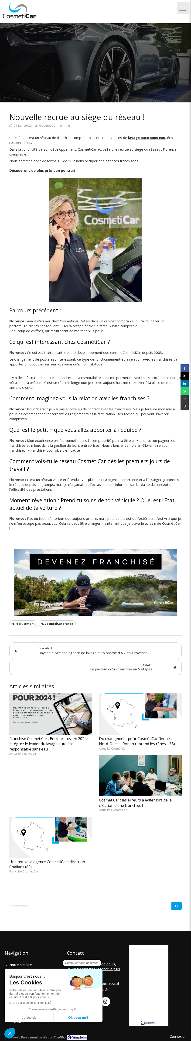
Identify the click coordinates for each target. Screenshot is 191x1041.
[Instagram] (105, 1001)
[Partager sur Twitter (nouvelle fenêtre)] (185, 376)
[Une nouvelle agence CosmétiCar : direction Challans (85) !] (50, 837)
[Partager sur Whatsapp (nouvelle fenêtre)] (185, 391)
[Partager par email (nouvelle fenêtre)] (185, 399)
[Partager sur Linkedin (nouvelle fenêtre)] (185, 383)
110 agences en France (120, 479)
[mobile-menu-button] (183, 8)
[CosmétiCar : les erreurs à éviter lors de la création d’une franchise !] (140, 776)
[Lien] (95, 582)
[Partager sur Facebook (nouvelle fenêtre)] (185, 368)
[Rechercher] (176, 906)
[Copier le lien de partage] (185, 406)
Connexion (178, 1036)
